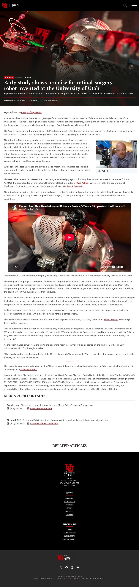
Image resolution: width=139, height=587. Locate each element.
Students (69, 505)
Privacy (77, 579)
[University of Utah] (69, 557)
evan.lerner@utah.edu (41, 408)
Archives (69, 511)
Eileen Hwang (111, 319)
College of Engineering (31, 112)
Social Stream (69, 536)
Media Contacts (99, 579)
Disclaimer (67, 579)
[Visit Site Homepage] (69, 476)
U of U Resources (69, 539)
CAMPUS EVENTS (70, 533)
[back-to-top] (135, 581)
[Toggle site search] (125, 5)
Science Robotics (28, 369)
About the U (86, 579)
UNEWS (69, 530)
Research (9, 77)
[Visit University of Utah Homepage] (4, 5)
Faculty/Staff (69, 502)
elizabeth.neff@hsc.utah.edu (44, 423)
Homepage (69, 498)
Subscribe (69, 515)
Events (69, 508)
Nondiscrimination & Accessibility (47, 579)
